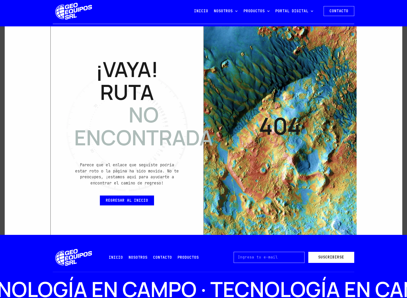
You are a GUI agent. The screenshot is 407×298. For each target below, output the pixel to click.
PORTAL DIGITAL (291, 10)
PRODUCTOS (254, 10)
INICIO (201, 10)
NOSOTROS (223, 10)
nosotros (138, 257)
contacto (162, 257)
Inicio (116, 257)
